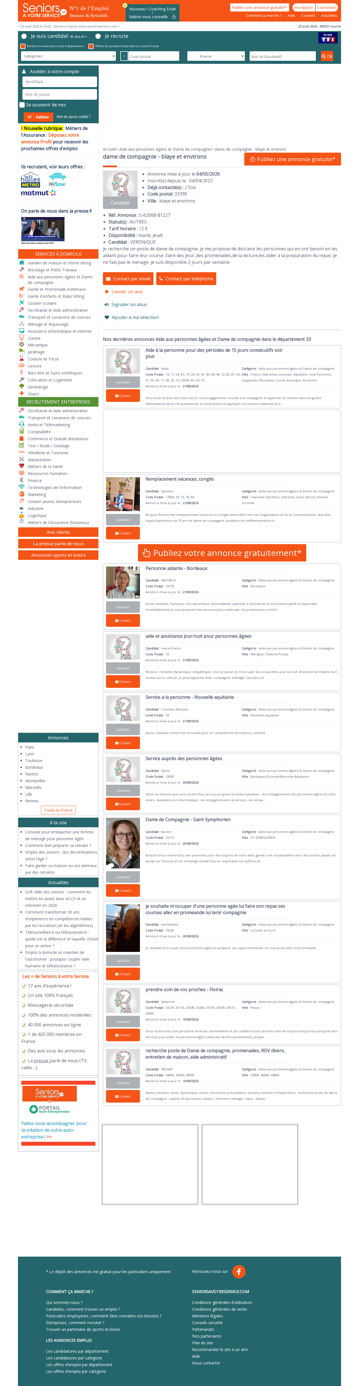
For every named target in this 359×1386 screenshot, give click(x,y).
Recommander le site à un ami (220, 1349)
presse (41, 1060)
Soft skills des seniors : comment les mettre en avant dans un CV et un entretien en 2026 (58, 898)
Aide (292, 15)
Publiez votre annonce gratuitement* (226, 552)
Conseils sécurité (207, 1322)
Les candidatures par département (77, 1351)
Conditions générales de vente (219, 1309)
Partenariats (203, 1329)
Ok (329, 56)
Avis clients (58, 532)
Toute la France (58, 810)
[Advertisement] (222, 105)
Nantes (31, 774)
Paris (29, 747)
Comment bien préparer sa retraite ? (58, 845)
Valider (42, 117)
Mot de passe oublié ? (73, 116)
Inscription (304, 7)
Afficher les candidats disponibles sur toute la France (127, 46)
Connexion (327, 7)
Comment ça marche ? (264, 15)
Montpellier (35, 780)
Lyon (29, 753)
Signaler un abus (129, 304)
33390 (180, 194)
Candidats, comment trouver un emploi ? (83, 1309)
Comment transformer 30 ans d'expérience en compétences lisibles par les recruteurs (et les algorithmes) (59, 918)
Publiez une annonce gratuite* (260, 7)
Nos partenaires (206, 1336)
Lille (28, 794)
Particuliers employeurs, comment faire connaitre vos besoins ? (103, 1316)
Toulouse (33, 760)
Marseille (33, 787)
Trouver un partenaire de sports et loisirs (83, 1329)
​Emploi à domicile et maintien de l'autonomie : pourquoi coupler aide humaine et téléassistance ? (57, 959)
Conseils (309, 15)
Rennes (32, 800)
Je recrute (116, 35)
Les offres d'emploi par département (79, 1364)
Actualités (329, 15)
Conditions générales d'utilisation (222, 1302)
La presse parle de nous (58, 544)
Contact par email (131, 279)
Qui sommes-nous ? (64, 1302)
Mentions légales (207, 1316)
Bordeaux (34, 767)
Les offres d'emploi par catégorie (76, 1371)
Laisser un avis (127, 291)
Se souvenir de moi (46, 105)
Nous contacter (206, 1363)
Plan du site (202, 1342)
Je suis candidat (59, 35)
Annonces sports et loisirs (58, 555)
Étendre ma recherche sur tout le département (55, 46)
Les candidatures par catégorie (74, 1358)
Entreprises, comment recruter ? (75, 1322)
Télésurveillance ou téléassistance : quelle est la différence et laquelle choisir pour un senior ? (61, 939)
